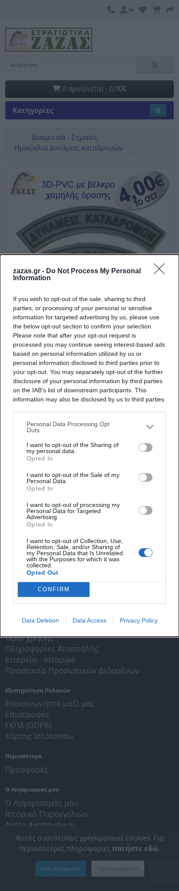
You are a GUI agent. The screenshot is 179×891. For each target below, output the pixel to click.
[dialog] (89, 446)
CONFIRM (54, 589)
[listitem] (89, 427)
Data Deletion (40, 620)
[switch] (145, 447)
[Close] (162, 271)
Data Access (89, 620)
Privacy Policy (139, 620)
